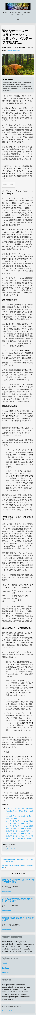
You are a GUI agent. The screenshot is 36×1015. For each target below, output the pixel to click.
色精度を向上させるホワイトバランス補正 (18, 919)
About (4, 963)
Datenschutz (6, 1011)
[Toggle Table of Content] (10, 185)
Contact (5, 968)
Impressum (15, 1011)
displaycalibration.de (14, 1006)
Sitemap (5, 973)
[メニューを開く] (18, 20)
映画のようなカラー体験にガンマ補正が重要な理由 (18, 880)
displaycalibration (14, 50)
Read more (6, 891)
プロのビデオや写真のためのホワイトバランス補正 (18, 900)
